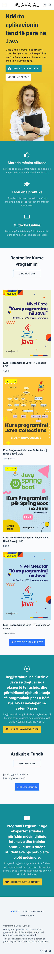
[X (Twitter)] (46, 951)
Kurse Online (37, 912)
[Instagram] (50, 951)
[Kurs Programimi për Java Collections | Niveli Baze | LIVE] (27, 411)
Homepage (15, 912)
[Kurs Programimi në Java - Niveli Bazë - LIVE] (27, 324)
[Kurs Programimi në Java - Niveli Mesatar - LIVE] (27, 586)
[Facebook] (41, 951)
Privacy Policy (27, 915)
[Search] (50, 5)
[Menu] (4, 5)
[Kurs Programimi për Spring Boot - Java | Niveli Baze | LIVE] (27, 498)
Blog (25, 912)
